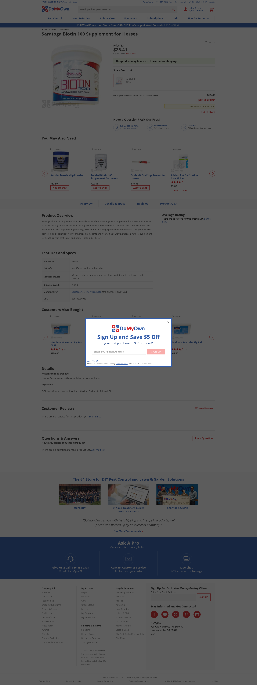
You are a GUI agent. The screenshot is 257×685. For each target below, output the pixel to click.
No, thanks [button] (93, 361)
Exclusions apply (122, 364)
